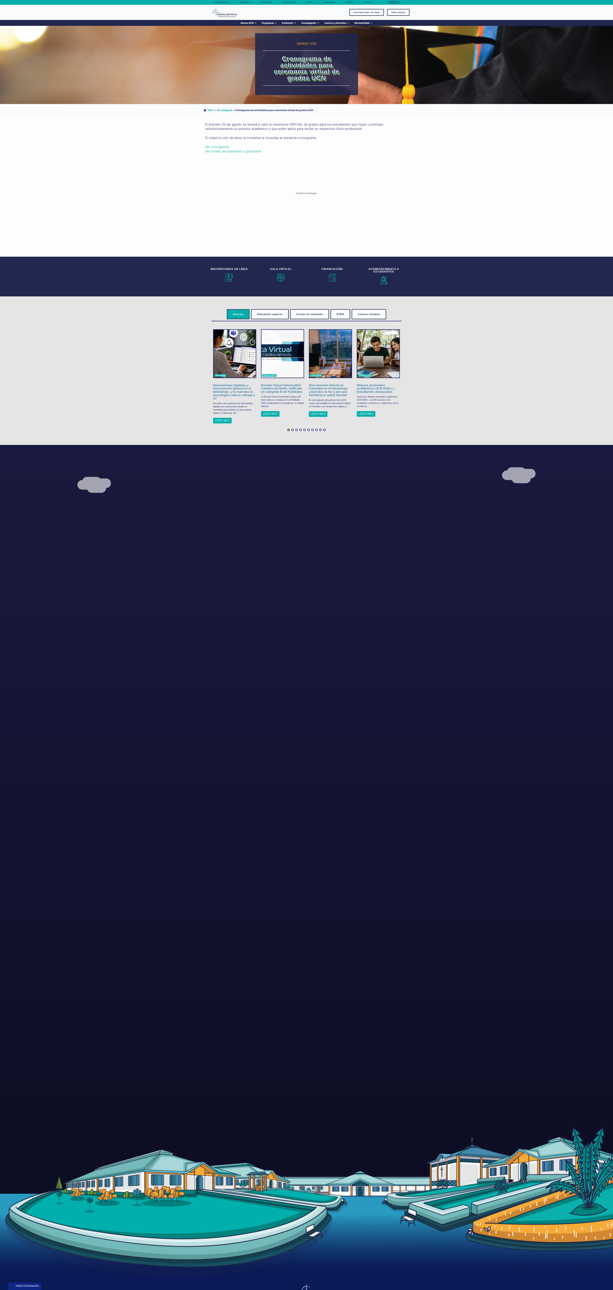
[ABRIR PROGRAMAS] (276, 23)
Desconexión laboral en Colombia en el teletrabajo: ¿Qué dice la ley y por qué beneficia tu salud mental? (328, 390)
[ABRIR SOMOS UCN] (255, 23)
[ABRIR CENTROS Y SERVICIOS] (348, 23)
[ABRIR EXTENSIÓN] (295, 23)
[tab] (238, 314)
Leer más (222, 420)
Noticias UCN (269, 375)
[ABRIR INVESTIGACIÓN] (318, 23)
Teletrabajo (220, 375)
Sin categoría (224, 110)
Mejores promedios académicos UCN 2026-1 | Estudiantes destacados (375, 389)
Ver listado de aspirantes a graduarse (233, 151)
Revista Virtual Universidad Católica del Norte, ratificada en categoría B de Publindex (282, 389)
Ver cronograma (217, 147)
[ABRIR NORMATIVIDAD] (371, 23)
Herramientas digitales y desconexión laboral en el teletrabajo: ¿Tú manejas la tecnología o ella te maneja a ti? (234, 392)
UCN (210, 110)
